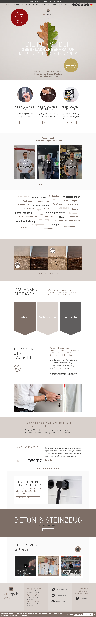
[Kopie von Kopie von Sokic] (56, 468)
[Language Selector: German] (92, 5)
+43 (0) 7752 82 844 (61, 589)
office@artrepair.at (61, 595)
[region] (25, 318)
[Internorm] (43, 468)
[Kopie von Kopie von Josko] (58, 468)
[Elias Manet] (49, 468)
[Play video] (24, 162)
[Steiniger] (39, 468)
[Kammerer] (51, 468)
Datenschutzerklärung (23, 615)
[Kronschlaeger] (47, 468)
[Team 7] (41, 468)
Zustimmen (88, 614)
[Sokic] (54, 468)
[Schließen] (94, 614)
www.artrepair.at (60, 601)
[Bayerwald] (45, 468)
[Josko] (37, 468)
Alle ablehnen (78, 614)
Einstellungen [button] (69, 614)
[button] (73, 4)
